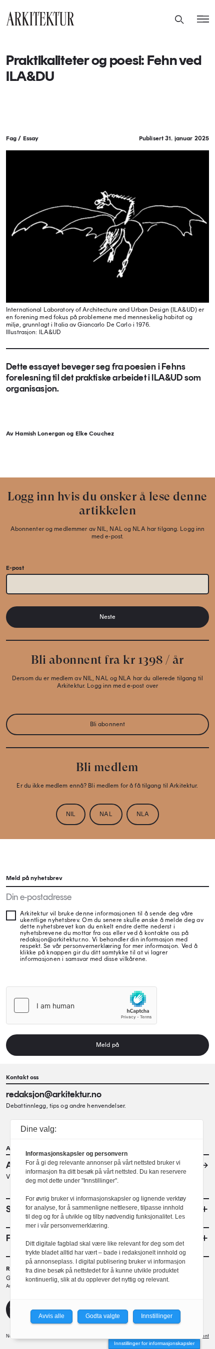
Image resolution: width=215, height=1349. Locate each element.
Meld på (107, 1044)
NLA (142, 814)
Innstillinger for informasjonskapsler (154, 1343)
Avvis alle (51, 1316)
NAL (106, 814)
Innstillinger (156, 1316)
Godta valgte (103, 1316)
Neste (108, 616)
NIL (71, 814)
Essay (31, 138)
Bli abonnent (107, 724)
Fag (11, 138)
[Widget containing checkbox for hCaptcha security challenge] (81, 1005)
